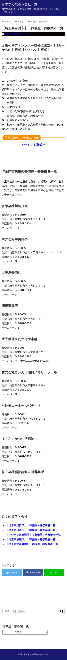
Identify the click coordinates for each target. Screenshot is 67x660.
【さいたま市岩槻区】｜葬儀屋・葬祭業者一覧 (33, 534)
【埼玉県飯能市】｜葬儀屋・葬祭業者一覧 (30, 539)
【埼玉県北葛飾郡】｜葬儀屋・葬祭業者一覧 (32, 544)
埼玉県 (26, 34)
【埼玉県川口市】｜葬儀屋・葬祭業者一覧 (30, 525)
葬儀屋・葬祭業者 (12, 34)
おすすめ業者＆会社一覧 (19, 4)
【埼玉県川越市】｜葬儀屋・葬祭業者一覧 (30, 530)
